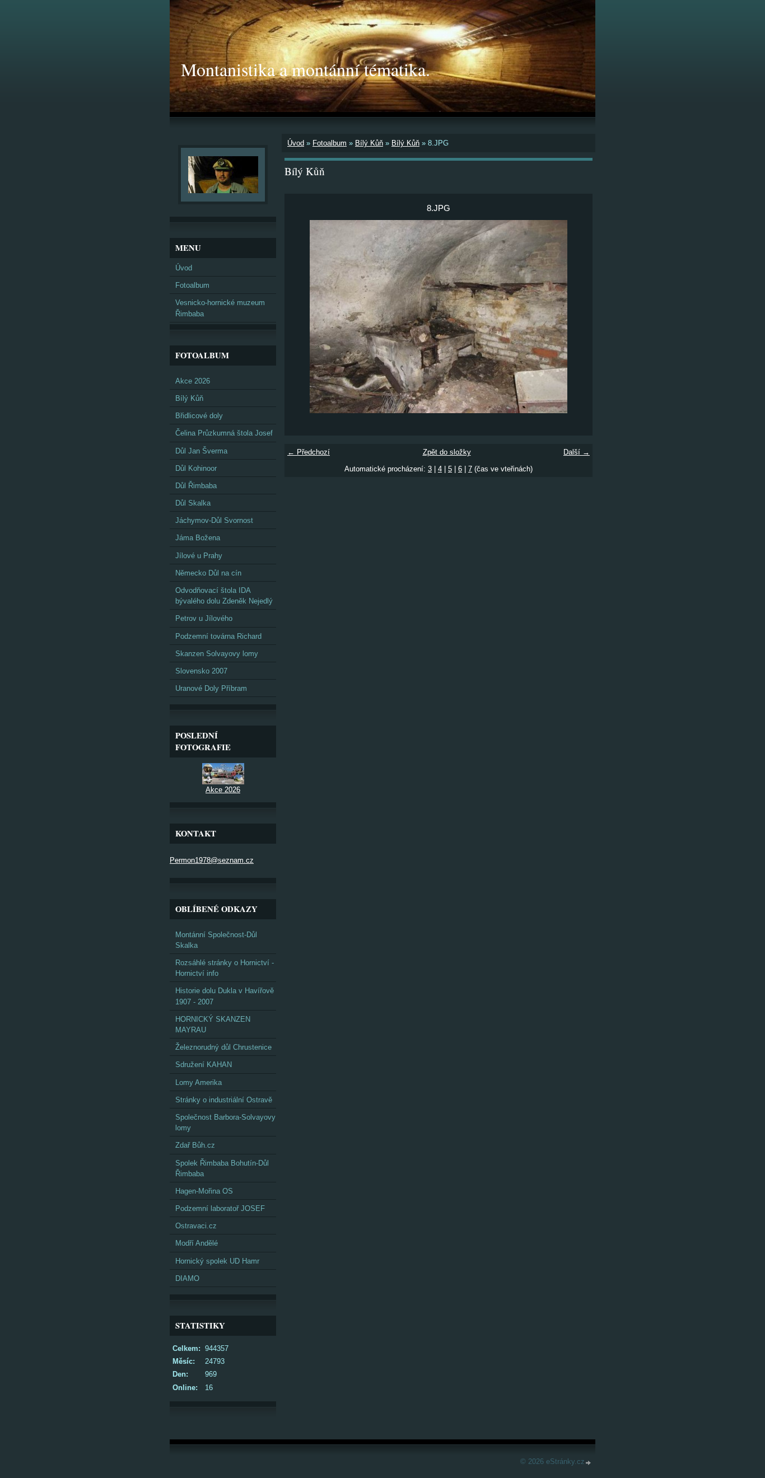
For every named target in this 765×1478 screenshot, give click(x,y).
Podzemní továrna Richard (218, 636)
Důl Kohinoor (196, 468)
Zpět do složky (447, 452)
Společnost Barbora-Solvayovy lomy (225, 1122)
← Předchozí (308, 452)
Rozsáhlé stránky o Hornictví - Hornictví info (224, 967)
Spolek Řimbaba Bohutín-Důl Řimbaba (222, 1168)
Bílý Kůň (369, 143)
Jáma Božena (197, 538)
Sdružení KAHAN (203, 1064)
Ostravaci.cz (196, 1226)
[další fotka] (574, 316)
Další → (576, 452)
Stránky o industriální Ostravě (223, 1100)
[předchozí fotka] (302, 316)
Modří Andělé (196, 1243)
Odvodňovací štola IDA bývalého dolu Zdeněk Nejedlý (224, 595)
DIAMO (187, 1278)
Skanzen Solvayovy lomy (216, 653)
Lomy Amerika (198, 1082)
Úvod (295, 143)
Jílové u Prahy (198, 555)
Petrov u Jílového (203, 618)
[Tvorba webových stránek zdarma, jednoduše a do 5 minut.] (589, 1462)
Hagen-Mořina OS (204, 1191)
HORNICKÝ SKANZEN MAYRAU (212, 1024)
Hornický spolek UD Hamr (217, 1261)
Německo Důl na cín (208, 573)
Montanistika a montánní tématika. (305, 69)
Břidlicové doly (199, 415)
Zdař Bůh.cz (195, 1145)
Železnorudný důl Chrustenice (223, 1047)
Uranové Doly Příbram (211, 688)
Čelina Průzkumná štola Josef (224, 433)
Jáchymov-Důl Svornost (214, 520)
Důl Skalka (193, 503)
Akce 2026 (192, 381)
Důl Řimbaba (196, 485)
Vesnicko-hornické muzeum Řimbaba (220, 307)
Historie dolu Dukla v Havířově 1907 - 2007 (224, 995)
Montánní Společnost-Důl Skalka (216, 940)
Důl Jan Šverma (201, 451)
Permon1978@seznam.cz (212, 860)
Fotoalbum (329, 143)
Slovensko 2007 (201, 671)
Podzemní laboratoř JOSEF (220, 1208)
